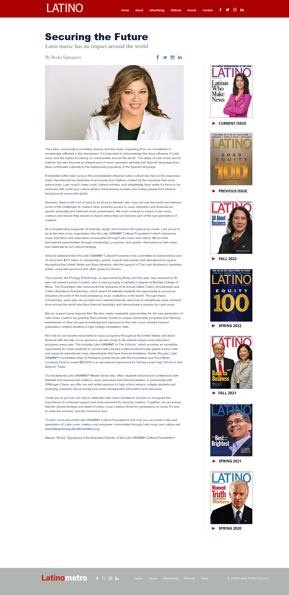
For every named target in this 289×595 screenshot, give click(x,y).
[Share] (165, 57)
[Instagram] (235, 9)
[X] (103, 578)
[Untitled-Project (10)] (157, 57)
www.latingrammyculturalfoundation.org (72, 428)
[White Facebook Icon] (97, 578)
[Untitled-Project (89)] (172, 57)
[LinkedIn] (242, 9)
